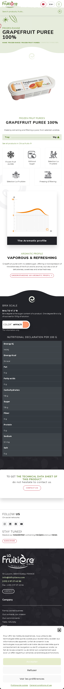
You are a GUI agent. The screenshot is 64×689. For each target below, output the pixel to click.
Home (4, 42)
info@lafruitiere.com (13, 577)
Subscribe (9, 541)
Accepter (32, 661)
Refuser (32, 670)
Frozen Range (14, 42)
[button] (59, 629)
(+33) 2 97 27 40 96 (11, 581)
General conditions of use (41, 685)
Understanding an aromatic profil (31, 275)
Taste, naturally (9, 622)
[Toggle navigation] (59, 4)
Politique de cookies (19, 685)
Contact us (32, 488)
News (4, 625)
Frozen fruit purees (30, 42)
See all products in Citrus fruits (16, 143)
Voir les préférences (32, 678)
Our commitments (11, 618)
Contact (8, 591)
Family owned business (12, 610)
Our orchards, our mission (14, 614)
